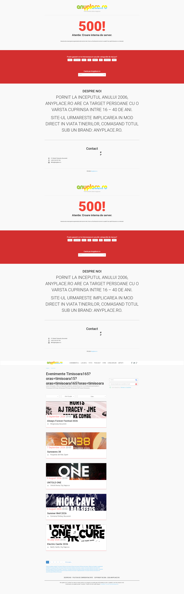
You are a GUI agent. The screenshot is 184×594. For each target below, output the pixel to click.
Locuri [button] (83, 363)
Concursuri (107, 59)
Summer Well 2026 (57, 513)
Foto (89, 59)
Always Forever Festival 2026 (62, 421)
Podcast (95, 59)
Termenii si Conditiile (126, 387)
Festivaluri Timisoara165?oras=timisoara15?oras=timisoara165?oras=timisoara (80, 569)
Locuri (84, 59)
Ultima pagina (68, 562)
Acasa (70, 59)
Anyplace (92, 7)
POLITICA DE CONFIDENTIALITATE (83, 577)
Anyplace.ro (94, 171)
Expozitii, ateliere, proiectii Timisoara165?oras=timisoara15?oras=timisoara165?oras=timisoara (67, 566)
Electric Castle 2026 (57, 544)
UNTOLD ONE (54, 482)
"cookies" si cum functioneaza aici (109, 584)
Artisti (114, 59)
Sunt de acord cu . (121, 387)
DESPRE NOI (67, 577)
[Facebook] (101, 152)
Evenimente (77, 59)
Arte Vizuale (68, 396)
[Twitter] (101, 155)
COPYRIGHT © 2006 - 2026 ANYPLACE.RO (107, 577)
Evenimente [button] (74, 363)
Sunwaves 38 (54, 451)
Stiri (101, 59)
